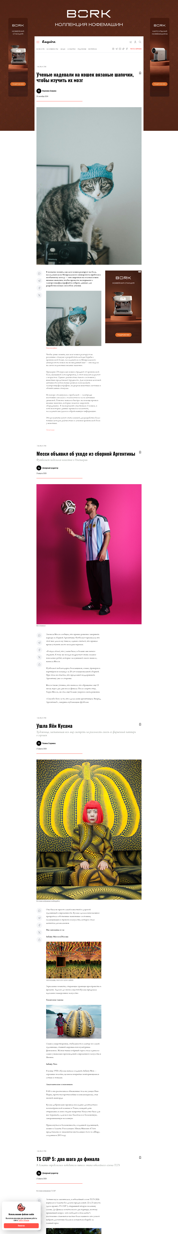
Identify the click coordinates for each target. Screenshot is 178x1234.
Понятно (21, 1225)
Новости (40, 49)
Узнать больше (24, 1220)
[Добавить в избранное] (140, 73)
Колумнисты (52, 49)
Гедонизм (82, 49)
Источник (50, 429)
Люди (62, 49)
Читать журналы (136, 49)
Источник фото (51, 348)
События (71, 49)
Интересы (92, 49)
